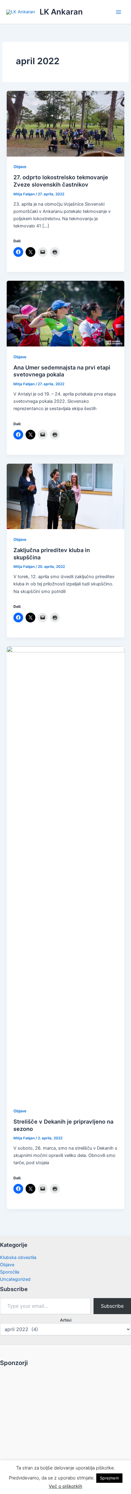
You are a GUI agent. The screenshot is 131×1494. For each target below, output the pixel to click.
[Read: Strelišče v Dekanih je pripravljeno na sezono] (65, 873)
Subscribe (112, 1306)
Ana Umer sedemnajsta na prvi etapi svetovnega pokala (61, 371)
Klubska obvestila (18, 1257)
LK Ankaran (61, 11)
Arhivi (65, 1320)
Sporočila (9, 1272)
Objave (20, 166)
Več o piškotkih (65, 1486)
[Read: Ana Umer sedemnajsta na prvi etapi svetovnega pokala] (65, 313)
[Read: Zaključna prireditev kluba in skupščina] (65, 496)
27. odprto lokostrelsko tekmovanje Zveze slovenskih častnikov (60, 181)
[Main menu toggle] (118, 12)
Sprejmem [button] (109, 1478)
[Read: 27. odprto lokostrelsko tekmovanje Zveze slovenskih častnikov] (65, 123)
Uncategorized (15, 1279)
